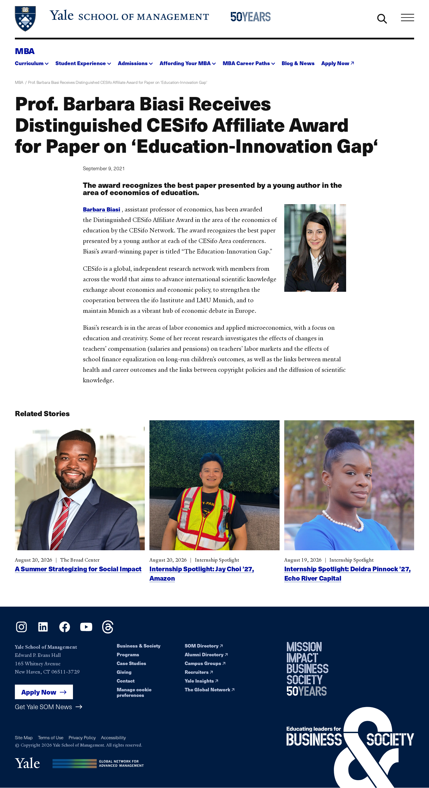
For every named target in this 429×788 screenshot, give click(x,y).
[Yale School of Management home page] (112, 19)
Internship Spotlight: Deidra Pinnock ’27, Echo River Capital (347, 573)
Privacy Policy (82, 737)
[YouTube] (86, 631)
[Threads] (107, 631)
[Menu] (407, 17)
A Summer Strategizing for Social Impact (78, 568)
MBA (25, 50)
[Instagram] (21, 631)
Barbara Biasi (101, 209)
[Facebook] (64, 631)
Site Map (24, 737)
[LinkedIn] (43, 631)
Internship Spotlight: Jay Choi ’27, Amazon (201, 573)
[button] (32, 61)
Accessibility (113, 737)
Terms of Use (50, 737)
